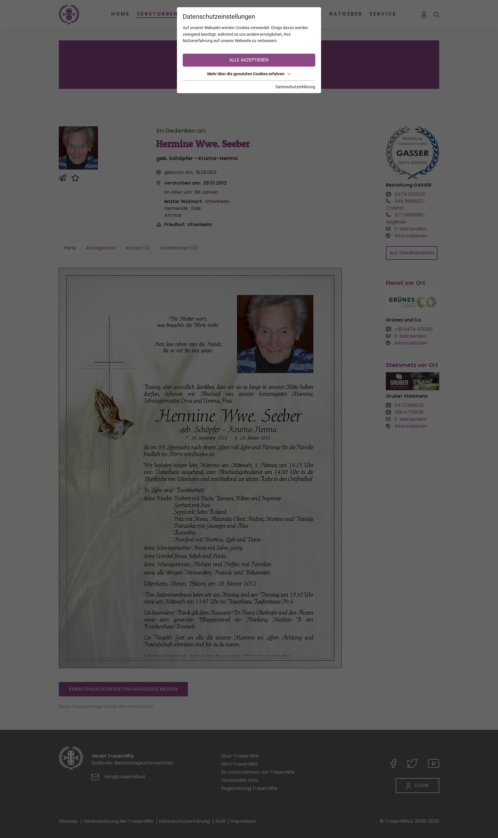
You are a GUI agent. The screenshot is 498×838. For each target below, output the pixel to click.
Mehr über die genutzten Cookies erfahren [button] (245, 74)
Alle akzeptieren (249, 60)
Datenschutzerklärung (295, 86)
